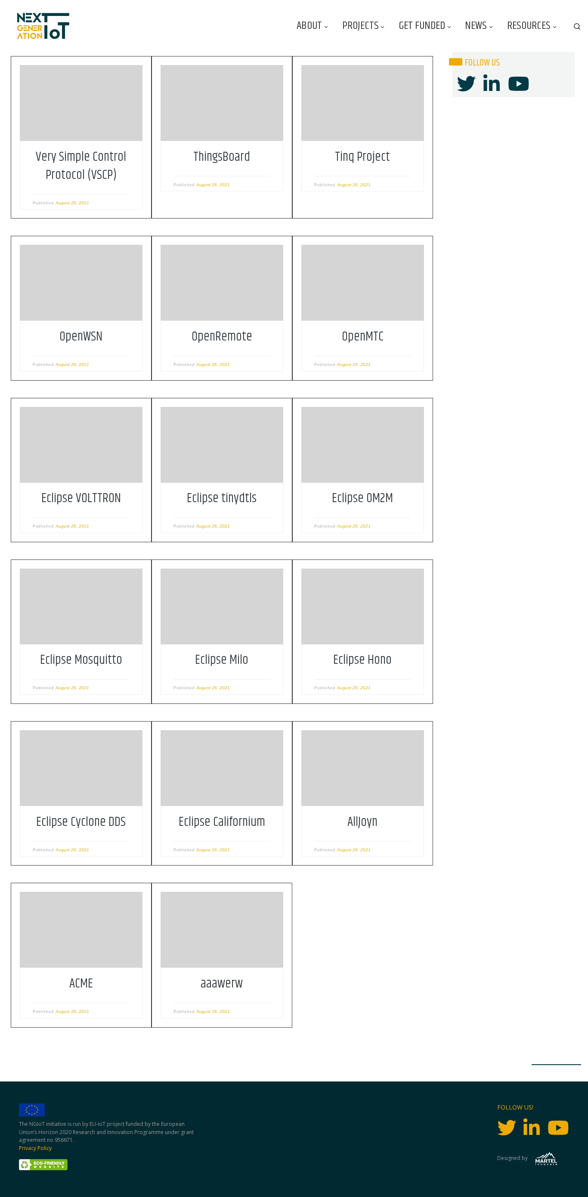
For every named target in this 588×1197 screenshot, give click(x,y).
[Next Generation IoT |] (43, 26)
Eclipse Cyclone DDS (81, 822)
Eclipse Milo (221, 660)
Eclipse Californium (222, 822)
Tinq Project (362, 157)
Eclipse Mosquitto (81, 660)
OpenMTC (363, 337)
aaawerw (222, 984)
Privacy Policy (35, 1148)
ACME (81, 984)
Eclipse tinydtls (222, 498)
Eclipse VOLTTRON (81, 498)
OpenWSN (80, 337)
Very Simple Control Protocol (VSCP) (81, 166)
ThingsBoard (221, 157)
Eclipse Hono (362, 660)
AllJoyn (362, 822)
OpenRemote (222, 337)
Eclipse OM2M (362, 498)
